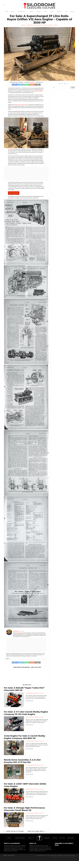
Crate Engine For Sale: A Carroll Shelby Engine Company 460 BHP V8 (24, 737)
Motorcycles (21, 11)
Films (45, 11)
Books (72, 11)
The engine (10, 149)
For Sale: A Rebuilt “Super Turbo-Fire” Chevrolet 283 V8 (24, 689)
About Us (31, 838)
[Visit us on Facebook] (59, 83)
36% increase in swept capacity (21, 104)
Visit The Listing (13, 193)
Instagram (70, 838)
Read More (29, 700)
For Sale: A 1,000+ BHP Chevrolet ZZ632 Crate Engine (25, 785)
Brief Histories (20, 838)
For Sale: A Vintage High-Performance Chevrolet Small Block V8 (24, 809)
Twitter (54, 838)
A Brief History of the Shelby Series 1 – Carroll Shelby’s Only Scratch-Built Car (15, 831)
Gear (51, 11)
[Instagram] (6, 658)
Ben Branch (32, 82)
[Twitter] (9, 658)
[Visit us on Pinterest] (10, 855)
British (23, 25)
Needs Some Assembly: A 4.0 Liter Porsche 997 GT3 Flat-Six (22, 761)
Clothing (59, 11)
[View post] (14, 699)
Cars (12, 11)
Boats (31, 11)
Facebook (47, 838)
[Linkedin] (7, 658)
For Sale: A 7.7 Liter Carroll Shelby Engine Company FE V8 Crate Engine (26, 713)
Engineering (30, 25)
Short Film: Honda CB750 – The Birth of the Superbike (38, 831)
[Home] (40, 6)
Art (66, 11)
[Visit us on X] (62, 83)
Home (6, 11)
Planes (39, 11)
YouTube (62, 838)
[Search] (74, 5)
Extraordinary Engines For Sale (44, 25)
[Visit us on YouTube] (6, 855)
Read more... (44, 850)
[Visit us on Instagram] (65, 83)
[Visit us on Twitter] (8, 855)
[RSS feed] (4, 5)
